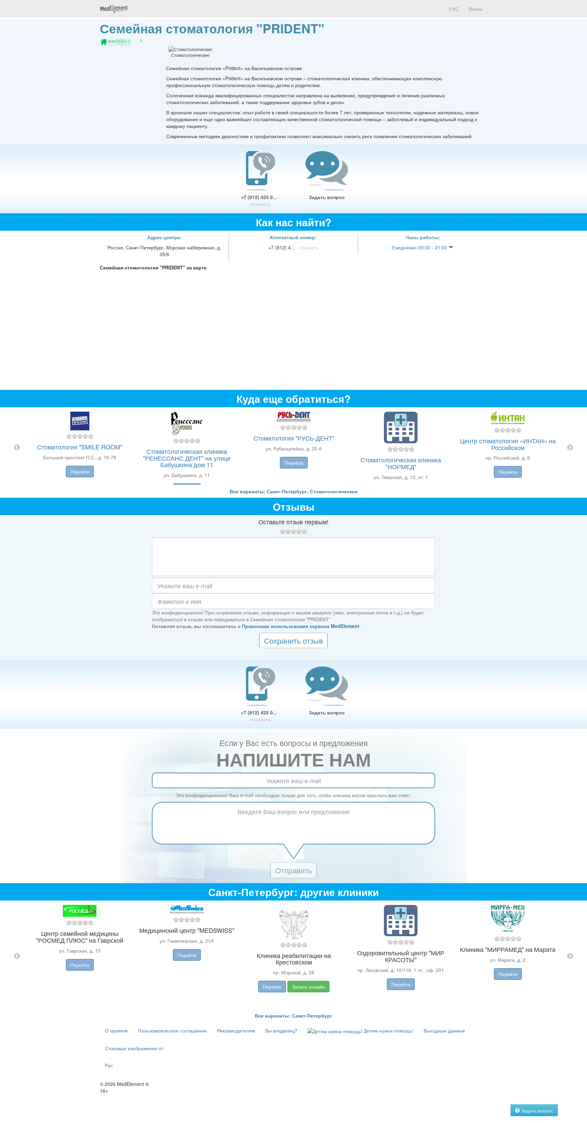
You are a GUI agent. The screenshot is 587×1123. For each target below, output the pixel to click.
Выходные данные (444, 1030)
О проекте (116, 1030)
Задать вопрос (327, 197)
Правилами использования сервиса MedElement (300, 626)
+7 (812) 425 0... (260, 200)
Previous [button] (17, 447)
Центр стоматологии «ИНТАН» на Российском (508, 444)
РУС (453, 8)
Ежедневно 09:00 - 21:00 (420, 247)
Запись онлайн (308, 986)
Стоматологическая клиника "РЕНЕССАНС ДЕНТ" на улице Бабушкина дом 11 (187, 458)
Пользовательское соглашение (172, 1030)
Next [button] (570, 447)
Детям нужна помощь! (387, 1030)
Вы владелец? (281, 1030)
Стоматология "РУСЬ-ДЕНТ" (293, 437)
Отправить (293, 870)
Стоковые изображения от (134, 1048)
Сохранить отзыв (293, 640)
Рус (109, 1065)
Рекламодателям (236, 1030)
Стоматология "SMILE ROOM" (79, 446)
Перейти (79, 471)
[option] (293, 447)
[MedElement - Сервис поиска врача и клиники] (114, 8)
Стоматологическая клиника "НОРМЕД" (400, 463)
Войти (475, 8)
